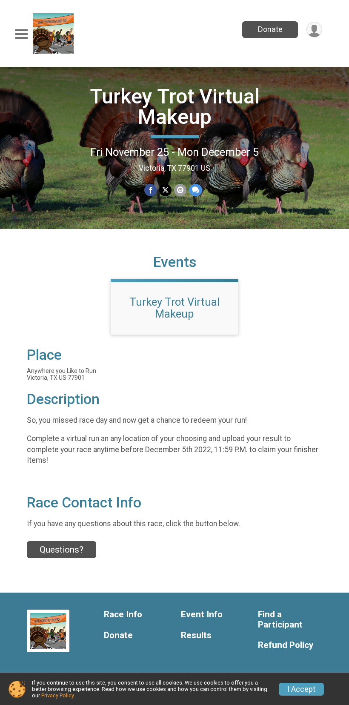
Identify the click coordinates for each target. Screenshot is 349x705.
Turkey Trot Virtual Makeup (175, 106)
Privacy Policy (57, 695)
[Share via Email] (180, 190)
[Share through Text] (195, 190)
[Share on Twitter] (165, 190)
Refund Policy (285, 645)
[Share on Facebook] (150, 190)
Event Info (202, 614)
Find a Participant (280, 620)
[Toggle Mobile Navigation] (21, 34)
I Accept (301, 689)
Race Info (123, 614)
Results (196, 635)
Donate (270, 29)
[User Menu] (314, 29)
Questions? (61, 550)
